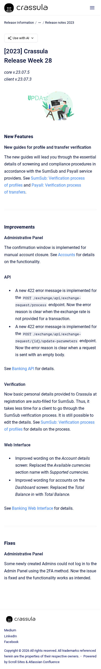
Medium (10, 630)
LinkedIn (10, 636)
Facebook (11, 642)
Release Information (19, 22)
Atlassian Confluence (44, 662)
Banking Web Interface (32, 508)
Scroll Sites (16, 662)
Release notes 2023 (59, 22)
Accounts (66, 254)
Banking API (23, 368)
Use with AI (21, 38)
